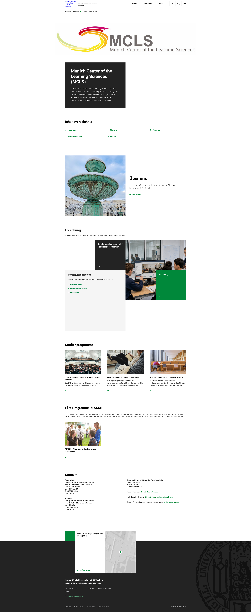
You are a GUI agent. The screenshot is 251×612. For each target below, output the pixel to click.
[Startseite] (70, 536)
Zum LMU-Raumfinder (75, 596)
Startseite (68, 11)
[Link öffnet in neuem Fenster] (105, 552)
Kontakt (113, 136)
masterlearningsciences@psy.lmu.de (160, 497)
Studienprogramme (75, 136)
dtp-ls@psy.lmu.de (172, 502)
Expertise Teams (76, 285)
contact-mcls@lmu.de (150, 492)
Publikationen (75, 292)
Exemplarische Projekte (78, 289)
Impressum (91, 607)
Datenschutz (78, 607)
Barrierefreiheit (103, 607)
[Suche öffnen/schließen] (178, 4)
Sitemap (68, 607)
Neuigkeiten (72, 130)
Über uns (113, 130)
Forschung (76, 11)
